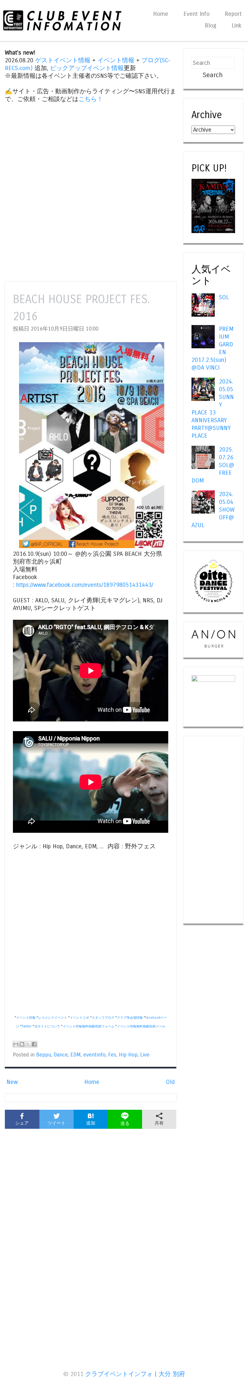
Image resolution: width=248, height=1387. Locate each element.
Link (237, 25)
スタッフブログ (103, 1018)
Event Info (196, 13)
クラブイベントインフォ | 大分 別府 (135, 1374)
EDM (75, 1055)
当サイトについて (47, 1026)
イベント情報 (116, 60)
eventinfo (94, 1055)
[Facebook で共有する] (34, 1044)
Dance (61, 1055)
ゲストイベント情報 (62, 60)
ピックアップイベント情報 (87, 68)
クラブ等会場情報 (130, 1018)
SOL (224, 297)
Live (145, 1055)
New (12, 1082)
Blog (210, 25)
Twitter (27, 1026)
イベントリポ (79, 1018)
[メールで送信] (16, 1044)
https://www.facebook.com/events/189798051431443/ (84, 584)
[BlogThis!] (22, 1044)
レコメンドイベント (52, 1018)
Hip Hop (128, 1055)
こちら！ (90, 99)
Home (160, 13)
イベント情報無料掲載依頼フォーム (88, 1026)
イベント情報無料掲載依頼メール (141, 1026)
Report (233, 13)
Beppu (43, 1055)
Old (170, 1082)
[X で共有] (28, 1044)
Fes (112, 1055)
